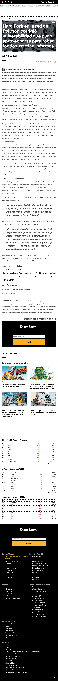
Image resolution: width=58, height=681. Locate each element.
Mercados (8, 589)
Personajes (9, 631)
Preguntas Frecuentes (12, 656)
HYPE (9, 5)
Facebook (37, 577)
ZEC (39, 5)
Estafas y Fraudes (11, 658)
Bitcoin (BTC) (37, 596)
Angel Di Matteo (13, 69)
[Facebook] (7, 56)
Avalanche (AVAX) (39, 614)
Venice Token (13, 480)
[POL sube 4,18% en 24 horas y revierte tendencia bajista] (14, 373)
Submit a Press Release (40, 566)
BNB (3, 455)
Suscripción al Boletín (12, 635)
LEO (53, 5)
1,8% (16, 5)
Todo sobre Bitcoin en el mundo (15, 633)
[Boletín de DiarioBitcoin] (16, 56)
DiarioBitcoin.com (52, 463)
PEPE (3, 516)
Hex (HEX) (36, 612)
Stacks (12, 486)
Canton (12, 518)
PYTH (3, 472)
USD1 (3, 461)
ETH (3, 449)
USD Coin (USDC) (39, 603)
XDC (3, 502)
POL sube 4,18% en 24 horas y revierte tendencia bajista (13, 385)
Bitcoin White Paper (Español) (15, 667)
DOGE (23, 5)
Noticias (8, 564)
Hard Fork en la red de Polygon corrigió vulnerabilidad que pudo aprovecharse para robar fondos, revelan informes (28, 36)
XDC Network (14, 502)
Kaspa (12, 504)
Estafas (7, 566)
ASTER (3, 490)
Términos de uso (10, 670)
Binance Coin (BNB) (39, 616)
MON (3, 512)
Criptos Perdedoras (11, 497)
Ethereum (10, 449)
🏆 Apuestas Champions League (16, 557)
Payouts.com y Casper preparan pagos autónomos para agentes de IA (43, 412)
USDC (3, 447)
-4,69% (33, 5)
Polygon (9, 18)
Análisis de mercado (12, 624)
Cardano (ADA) (38, 610)
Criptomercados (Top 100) (41, 587)
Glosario (8, 575)
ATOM (3, 488)
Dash (12, 506)
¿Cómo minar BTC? (11, 665)
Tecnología (8, 593)
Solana (9, 453)
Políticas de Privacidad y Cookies (16, 672)
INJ (2, 514)
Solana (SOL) (37, 607)
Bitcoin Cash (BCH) (39, 605)
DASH (3, 506)
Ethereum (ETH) (38, 598)
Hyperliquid (10, 459)
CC (2, 518)
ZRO (3, 474)
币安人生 (3, 482)
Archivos (8, 649)
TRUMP (3, 500)
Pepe (12, 516)
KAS (3, 504)
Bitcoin (9, 445)
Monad (12, 512)
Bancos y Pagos (35, 407)
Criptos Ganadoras (11, 469)
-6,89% (47, 5)
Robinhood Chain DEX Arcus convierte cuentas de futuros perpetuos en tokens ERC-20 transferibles (13, 413)
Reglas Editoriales (38, 568)
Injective (12, 514)
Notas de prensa (10, 596)
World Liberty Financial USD (13, 461)
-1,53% (2, 5)
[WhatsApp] (4, 56)
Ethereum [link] (33, 92)
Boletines (8, 637)
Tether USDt (10, 443)
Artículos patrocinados (12, 598)
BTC (3, 445)
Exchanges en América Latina (15, 654)
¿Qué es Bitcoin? (11, 663)
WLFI (3, 478)
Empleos (35, 572)
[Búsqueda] (6, 2)
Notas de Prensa (10, 568)
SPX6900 (13, 476)
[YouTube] (11, 56)
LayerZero (13, 474)
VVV (2, 480)
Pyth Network (13, 472)
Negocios (8, 591)
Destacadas (9, 628)
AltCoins (3, 381)
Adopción (32, 381)
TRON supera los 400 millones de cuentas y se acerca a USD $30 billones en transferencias (42, 386)
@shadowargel (29, 69)
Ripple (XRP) (37, 600)
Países (7, 587)
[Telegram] (14, 56)
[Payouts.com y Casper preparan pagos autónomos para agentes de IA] (43, 399)
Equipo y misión (37, 570)
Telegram (37, 579)
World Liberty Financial (15, 478)
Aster (12, 490)
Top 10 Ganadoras (39, 589)
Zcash (9, 457)
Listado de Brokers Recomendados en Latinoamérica (22, 652)
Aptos (12, 510)
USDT (3, 443)
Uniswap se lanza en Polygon (12, 269)
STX (3, 486)
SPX (2, 476)
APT (3, 510)
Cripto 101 (8, 661)
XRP (3, 451)
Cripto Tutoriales (10, 573)
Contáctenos (36, 557)
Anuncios (35, 559)
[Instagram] (9, 56)
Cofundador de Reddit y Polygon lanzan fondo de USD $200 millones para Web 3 (29, 273)
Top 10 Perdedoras (39, 591)
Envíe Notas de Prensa (39, 563)
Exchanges (9, 570)
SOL (2, 453)
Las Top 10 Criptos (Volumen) (15, 440)
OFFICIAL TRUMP (14, 500)
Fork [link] (15, 101)
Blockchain (4, 18)
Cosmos (12, 488)
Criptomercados (12, 561)
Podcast (9, 577)
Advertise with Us (38, 561)
